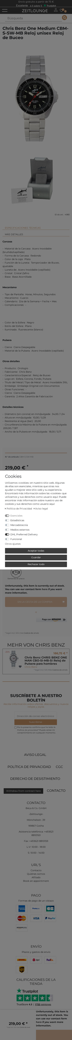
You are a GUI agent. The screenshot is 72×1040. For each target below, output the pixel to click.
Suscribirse (35, 722)
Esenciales (16, 515)
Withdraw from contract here (23, 790)
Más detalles (14, 234)
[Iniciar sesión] (56, 10)
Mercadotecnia (19, 525)
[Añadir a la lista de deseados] (20, 666)
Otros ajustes (13, 543)
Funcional (16, 539)
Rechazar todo (36, 564)
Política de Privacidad (29, 767)
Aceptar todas (36, 550)
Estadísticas (17, 520)
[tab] (36, 226)
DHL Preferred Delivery (24, 534)
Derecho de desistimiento (35, 779)
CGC (59, 767)
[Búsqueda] (64, 17)
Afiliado (36, 877)
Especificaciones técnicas (23, 227)
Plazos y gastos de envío (36, 952)
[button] (51, 621)
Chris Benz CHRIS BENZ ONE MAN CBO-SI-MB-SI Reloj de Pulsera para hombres (46, 660)
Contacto (56, 791)
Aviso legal (35, 755)
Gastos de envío (31, 633)
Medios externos (19, 529)
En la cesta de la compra (35, 601)
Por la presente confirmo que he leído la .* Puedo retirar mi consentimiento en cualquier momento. (36, 730)
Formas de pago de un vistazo (36, 900)
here (45, 589)
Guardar (36, 557)
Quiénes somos (36, 873)
